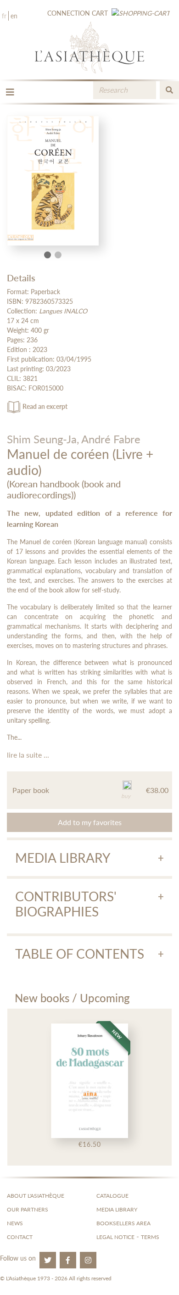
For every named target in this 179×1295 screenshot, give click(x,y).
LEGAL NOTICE (115, 1237)
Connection (68, 13)
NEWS (15, 1223)
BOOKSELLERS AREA (123, 1223)
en (14, 16)
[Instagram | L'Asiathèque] (88, 1260)
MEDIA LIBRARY (116, 1209)
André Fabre (110, 439)
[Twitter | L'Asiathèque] (47, 1260)
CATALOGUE (112, 1195)
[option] (89, 1087)
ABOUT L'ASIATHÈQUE (35, 1195)
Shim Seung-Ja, (43, 439)
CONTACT (20, 1237)
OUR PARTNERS (27, 1209)
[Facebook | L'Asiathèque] (68, 1260)
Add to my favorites (90, 822)
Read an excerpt (44, 406)
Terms (150, 1237)
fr (4, 16)
